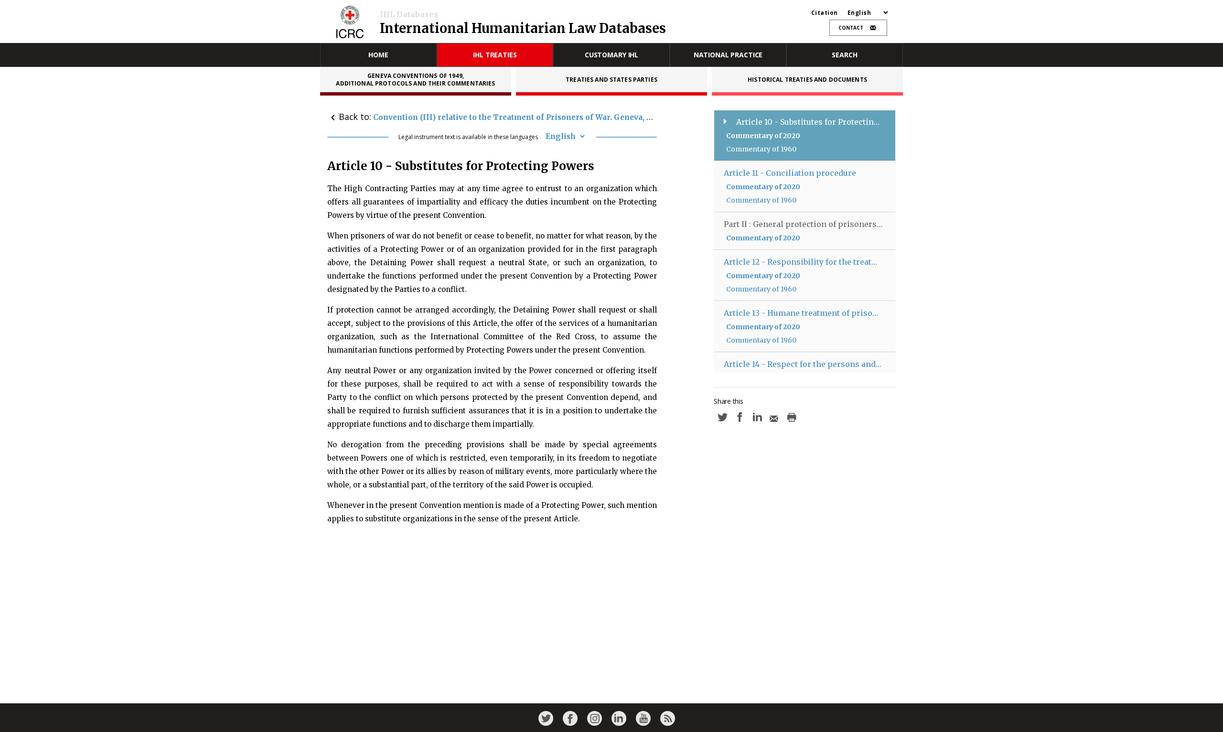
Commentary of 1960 (761, 149)
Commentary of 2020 (763, 135)
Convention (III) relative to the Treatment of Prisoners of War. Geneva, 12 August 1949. (538, 117)
